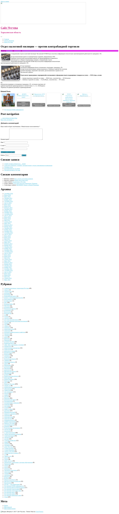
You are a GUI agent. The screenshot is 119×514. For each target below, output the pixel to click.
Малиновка (7, 365)
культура (6, 357)
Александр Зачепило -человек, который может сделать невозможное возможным (28, 165)
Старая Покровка (9, 450)
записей (8, 507)
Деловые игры (8, 167)
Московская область (10, 371)
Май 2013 (7, 239)
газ (5, 315)
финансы (7, 476)
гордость (6, 318)
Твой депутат (8, 461)
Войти (6, 505)
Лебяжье (6, 360)
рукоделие (7, 431)
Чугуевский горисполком (11, 489)
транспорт (7, 472)
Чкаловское (7, 483)
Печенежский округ (10, 399)
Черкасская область (10, 479)
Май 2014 (7, 220)
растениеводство (9, 425)
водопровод (7, 310)
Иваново (6, 340)
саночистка (7, 437)
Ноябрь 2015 (8, 200)
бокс (5, 302)
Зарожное (7, 334)
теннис (6, 465)
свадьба (6, 439)
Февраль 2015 (8, 207)
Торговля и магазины (10, 470)
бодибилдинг (8, 301)
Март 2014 (7, 223)
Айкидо (6, 290)
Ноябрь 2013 (8, 229)
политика (7, 404)
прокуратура (8, 418)
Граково (6, 323)
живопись (7, 327)
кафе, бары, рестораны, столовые (14, 345)
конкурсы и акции (9, 351)
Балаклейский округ (10, 296)
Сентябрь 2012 (8, 251)
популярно (7, 406)
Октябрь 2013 (8, 231)
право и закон (8, 409)
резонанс (6, 426)
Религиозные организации (12, 428)
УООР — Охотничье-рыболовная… (68, 104)
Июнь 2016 (7, 195)
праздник (7, 410)
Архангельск (8, 291)
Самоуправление (9, 436)
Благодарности (8, 299)
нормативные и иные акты (12, 387)
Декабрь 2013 (8, 228)
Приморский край (9, 412)
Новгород (7, 381)
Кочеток (6, 354)
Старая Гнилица (9, 448)
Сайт (2, 148)
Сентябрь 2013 (8, 233)
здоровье (6, 335)
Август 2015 (8, 203)
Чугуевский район (9, 494)
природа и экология (10, 414)
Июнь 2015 (7, 206)
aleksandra (9, 51)
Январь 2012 (8, 264)
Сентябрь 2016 (8, 193)
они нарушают (8, 392)
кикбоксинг (7, 346)
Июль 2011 (7, 273)
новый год (7, 385)
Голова (6, 316)
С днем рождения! (9, 432)
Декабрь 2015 (8, 198)
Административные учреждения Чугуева (16, 288)
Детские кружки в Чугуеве (12, 170)
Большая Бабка (8, 304)
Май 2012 (7, 258)
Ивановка (7, 338)
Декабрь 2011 (8, 265)
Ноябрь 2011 (8, 267)
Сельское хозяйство (10, 440)
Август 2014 (8, 215)
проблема (7, 415)
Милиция (7, 368)
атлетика (6, 293)
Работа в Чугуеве (9, 423)
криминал (7, 355)
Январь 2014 (8, 226)
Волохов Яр (7, 313)
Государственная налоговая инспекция (15, 321)
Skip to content (5, 1)
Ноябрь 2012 (8, 248)
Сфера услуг (8, 456)
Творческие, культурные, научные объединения (18, 462)
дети (5, 324)
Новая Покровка (9, 379)
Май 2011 (7, 276)
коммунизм (7, 349)
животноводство (9, 329)
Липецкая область (9, 362)
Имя (2, 142)
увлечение (7, 475)
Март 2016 (7, 196)
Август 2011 (7, 272)
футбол (6, 478)
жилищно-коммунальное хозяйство (14, 332)
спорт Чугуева (8, 446)
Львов (6, 363)
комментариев (10, 508)
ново (5, 382)
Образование (8, 388)
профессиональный (10, 421)
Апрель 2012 (8, 259)
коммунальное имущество (12, 348)
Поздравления (8, 401)
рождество (7, 429)
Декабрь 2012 (8, 247)
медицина (7, 366)
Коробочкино (8, 352)
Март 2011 (7, 280)
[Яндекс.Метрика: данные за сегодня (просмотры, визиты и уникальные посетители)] (6, 511)
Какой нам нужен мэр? (21, 180)
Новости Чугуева (9, 384)
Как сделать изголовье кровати (23, 178)
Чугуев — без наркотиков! (12, 484)
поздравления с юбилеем (11, 403)
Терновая (7, 468)
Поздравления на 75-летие (12, 168)
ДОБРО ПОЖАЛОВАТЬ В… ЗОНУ (23, 104)
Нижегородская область (11, 376)
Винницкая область (10, 308)
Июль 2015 (7, 204)
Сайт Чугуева (9, 27)
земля (5, 337)
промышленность (9, 420)
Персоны (7, 398)
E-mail (3, 145)
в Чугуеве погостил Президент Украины (25, 183)
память (6, 395)
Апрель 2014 (8, 222)
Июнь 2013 (7, 237)
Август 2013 (8, 234)
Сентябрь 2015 (8, 201)
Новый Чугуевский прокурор (8, 104)
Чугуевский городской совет (12, 490)
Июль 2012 (7, 254)
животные (7, 330)
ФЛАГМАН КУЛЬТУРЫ (9, 118)
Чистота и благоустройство (12, 481)
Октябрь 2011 (8, 269)
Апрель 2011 (8, 278)
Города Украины (9, 40)
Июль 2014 (7, 217)
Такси (6, 457)
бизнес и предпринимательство (13, 297)
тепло (6, 467)
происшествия (8, 417)
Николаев (7, 377)
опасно (6, 393)
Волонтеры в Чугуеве (19, 182)
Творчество (7, 464)
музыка (6, 374)
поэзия (6, 407)
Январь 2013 (8, 245)
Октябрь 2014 (8, 212)
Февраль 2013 (8, 243)
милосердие (7, 370)
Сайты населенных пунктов (12, 434)
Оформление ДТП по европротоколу (38, 104)
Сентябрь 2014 (8, 214)
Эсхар (6, 497)
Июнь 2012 (7, 256)
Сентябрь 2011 (8, 270)
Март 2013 (7, 242)
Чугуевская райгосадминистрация (14, 487)
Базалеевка (7, 294)
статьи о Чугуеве (9, 451)
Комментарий (5, 139)
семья (5, 442)
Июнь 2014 (7, 218)
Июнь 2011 (7, 275)
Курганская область (10, 359)
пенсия (6, 396)
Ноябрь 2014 (8, 211)
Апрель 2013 (8, 240)
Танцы (6, 459)
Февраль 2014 (8, 225)
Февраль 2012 (8, 262)
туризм (6, 473)
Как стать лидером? (7, 120)
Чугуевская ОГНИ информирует (32, 51)
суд (5, 454)
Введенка (7, 305)
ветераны (7, 307)
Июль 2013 (7, 236)
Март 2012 (7, 261)
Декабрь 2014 (8, 209)
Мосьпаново (8, 373)
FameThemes (39, 511)
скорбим (6, 443)
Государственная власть (11, 319)
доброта (6, 326)
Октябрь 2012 (8, 250)
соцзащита (7, 445)
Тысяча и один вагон (53, 105)
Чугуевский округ (9, 492)
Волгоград (7, 312)
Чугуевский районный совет (12, 495)
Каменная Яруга (9, 343)
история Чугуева (9, 341)
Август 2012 (8, 253)
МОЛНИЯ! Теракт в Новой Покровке (27, 185)
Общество (7, 390)
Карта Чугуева (8, 42)
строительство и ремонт (11, 453)
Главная (6, 39)
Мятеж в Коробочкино (84, 105)
